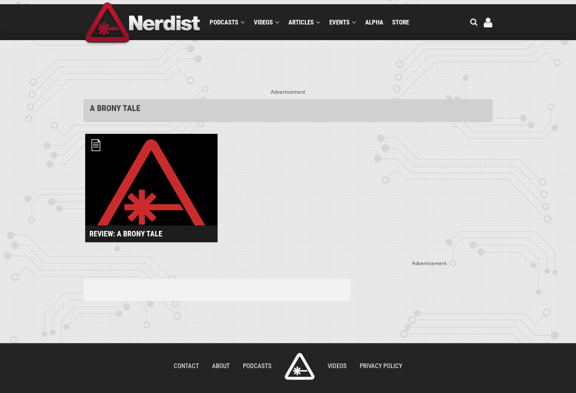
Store (400, 22)
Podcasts (224, 22)
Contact (186, 366)
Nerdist (142, 24)
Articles (301, 22)
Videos (263, 22)
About (221, 366)
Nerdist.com (300, 366)
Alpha (374, 22)
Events (339, 22)
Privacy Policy (381, 366)
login (488, 22)
